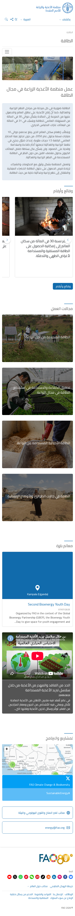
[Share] (10, 19)
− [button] (7, 754)
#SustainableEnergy (58, 793)
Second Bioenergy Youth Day (49, 604)
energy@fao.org (55, 827)
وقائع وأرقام (63, 286)
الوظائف (69, 894)
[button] (7, 240)
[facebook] (65, 876)
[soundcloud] (48, 876)
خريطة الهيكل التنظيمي (61, 886)
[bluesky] (71, 876)
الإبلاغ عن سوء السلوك (61, 898)
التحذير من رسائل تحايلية (21, 894)
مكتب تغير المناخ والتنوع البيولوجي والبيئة (41, 812)
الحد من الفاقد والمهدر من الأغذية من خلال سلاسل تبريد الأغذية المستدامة (39, 687)
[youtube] (9, 876)
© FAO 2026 (67, 908)
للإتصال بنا (58, 894)
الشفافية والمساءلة (38, 898)
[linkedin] (54, 876)
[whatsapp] (20, 876)
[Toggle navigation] (7, 51)
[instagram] (60, 876)
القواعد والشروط (43, 894)
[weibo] (26, 876)
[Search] (5, 19)
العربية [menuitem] (27, 19)
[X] (15, 876)
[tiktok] (43, 876)
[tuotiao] (37, 876)
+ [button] (7, 749)
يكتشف (66, 19)
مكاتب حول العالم (38, 886)
